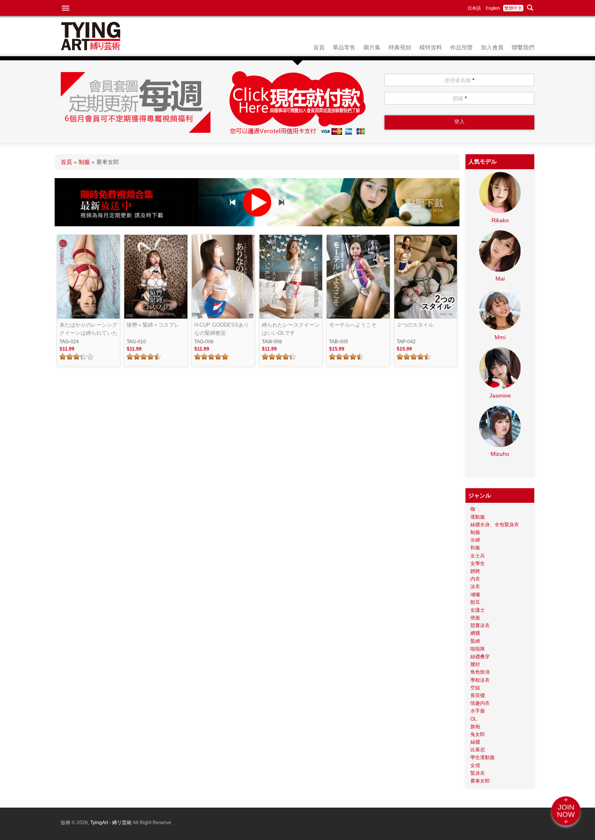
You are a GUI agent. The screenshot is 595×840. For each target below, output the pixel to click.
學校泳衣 (480, 680)
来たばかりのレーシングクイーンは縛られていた (88, 329)
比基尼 (477, 750)
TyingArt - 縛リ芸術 (111, 822)
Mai (500, 278)
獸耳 (475, 602)
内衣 (475, 579)
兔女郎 (477, 734)
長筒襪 (477, 695)
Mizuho (500, 454)
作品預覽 (461, 47)
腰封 (475, 664)
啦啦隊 (477, 649)
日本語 (474, 8)
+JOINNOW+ (566, 810)
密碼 (460, 99)
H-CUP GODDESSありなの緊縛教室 (221, 329)
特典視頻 (400, 47)
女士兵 (477, 556)
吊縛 (475, 540)
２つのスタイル (415, 325)
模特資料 (430, 47)
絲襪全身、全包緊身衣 (494, 524)
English (493, 8)
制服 (84, 162)
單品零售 (344, 47)
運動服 (477, 517)
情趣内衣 (480, 703)
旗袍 (475, 726)
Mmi (500, 337)
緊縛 (475, 641)
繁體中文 (513, 8)
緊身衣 (477, 773)
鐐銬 (475, 571)
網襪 (475, 633)
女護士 (477, 610)
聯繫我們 (523, 47)
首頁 (319, 47)
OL (473, 719)
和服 (475, 548)
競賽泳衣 (480, 625)
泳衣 (475, 586)
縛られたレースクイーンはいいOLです (291, 329)
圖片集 (371, 47)
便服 (475, 618)
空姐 (475, 688)
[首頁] (91, 48)
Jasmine (500, 395)
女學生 (477, 563)
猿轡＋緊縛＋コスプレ (153, 325)
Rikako (500, 220)
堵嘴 (475, 595)
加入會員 (492, 47)
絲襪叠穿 (480, 656)
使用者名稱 (459, 80)
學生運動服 (482, 757)
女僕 (475, 765)
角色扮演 (480, 672)
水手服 (477, 711)
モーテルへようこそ (352, 325)
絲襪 (475, 742)
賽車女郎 (480, 781)
